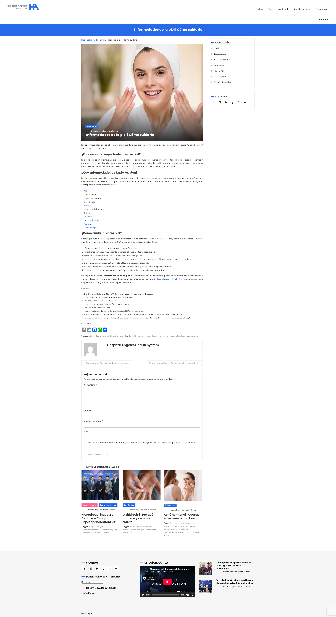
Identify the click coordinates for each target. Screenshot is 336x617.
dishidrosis (148, 526)
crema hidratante (110, 336)
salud (181, 336)
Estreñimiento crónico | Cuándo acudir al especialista (173, 363)
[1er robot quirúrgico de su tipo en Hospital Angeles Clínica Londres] (205, 586)
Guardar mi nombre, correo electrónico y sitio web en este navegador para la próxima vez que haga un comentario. (141, 442)
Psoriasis (88, 224)
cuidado (123, 336)
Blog (270, 9)
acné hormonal (181, 526)
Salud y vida (283, 9)
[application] (167, 581)
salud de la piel (192, 336)
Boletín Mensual (89, 593)
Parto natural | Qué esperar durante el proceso (107, 363)
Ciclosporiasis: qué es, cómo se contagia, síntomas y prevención (233, 565)
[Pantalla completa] (191, 595)
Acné (86, 191)
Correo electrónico (93, 421)
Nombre (88, 410)
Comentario (90, 385)
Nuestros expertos (222, 59)
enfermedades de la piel (152, 336)
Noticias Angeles (302, 9)
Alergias (87, 205)
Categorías (321, 9)
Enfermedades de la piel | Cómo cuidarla (119, 134)
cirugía (92, 526)
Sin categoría (220, 76)
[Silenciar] (187, 595)
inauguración (97, 533)
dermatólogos (182, 529)
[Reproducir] (143, 595)
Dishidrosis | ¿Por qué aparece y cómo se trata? (138, 518)
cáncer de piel (95, 336)
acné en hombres (185, 523)
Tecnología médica (108, 505)
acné (173, 523)
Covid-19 (218, 48)
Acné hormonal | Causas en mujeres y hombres (181, 517)
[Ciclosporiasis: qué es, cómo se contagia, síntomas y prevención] (205, 568)
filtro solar (169, 336)
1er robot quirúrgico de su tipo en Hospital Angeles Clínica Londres (234, 582)
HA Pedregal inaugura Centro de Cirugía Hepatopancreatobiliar (99, 518)
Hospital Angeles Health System (104, 131)
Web (86, 431)
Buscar (323, 19)
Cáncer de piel (90, 227)
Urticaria (88, 216)
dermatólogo (134, 336)
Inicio (260, 9)
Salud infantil (219, 65)
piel (176, 336)
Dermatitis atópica (92, 220)
